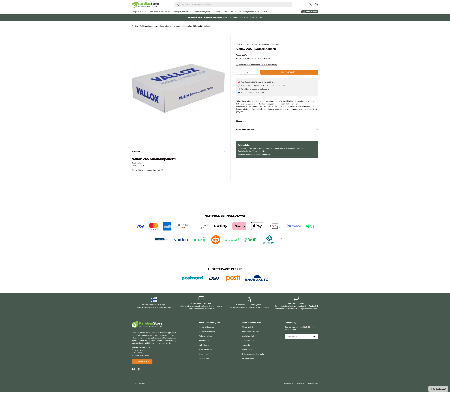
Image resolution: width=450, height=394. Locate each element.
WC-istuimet (204, 345)
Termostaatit (204, 358)
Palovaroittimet (205, 336)
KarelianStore (141, 383)
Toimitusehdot (248, 340)
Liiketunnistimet (205, 354)
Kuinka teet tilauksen (250, 331)
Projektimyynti (248, 358)
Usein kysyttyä (248, 336)
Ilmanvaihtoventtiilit (207, 331)
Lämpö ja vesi (137, 12)
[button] (316, 4)
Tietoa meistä (247, 327)
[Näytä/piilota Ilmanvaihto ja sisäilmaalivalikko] (169, 11)
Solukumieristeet (206, 349)
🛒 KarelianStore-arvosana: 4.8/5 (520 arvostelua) (256, 64)
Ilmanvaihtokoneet (206, 327)
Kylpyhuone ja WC (202, 12)
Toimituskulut (251, 58)
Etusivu (135, 26)
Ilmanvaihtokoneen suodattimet (173, 26)
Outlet (264, 12)
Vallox (238, 44)
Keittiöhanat (204, 340)
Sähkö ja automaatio (181, 12)
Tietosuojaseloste (313, 383)
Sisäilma (143, 26)
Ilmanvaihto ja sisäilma (157, 12)
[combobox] (233, 4)
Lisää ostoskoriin (289, 72)
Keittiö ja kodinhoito (224, 12)
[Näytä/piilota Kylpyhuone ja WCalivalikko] (212, 11)
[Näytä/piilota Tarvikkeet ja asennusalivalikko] (257, 11)
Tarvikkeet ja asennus (247, 12)
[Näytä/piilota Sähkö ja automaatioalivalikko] (191, 11)
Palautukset (300, 383)
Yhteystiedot (247, 349)
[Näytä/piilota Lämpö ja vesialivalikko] (144, 11)
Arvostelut (246, 345)
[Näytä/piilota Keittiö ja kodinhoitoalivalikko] (234, 11)
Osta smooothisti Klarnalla (253, 354)
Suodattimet (153, 26)
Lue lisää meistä (142, 362)
